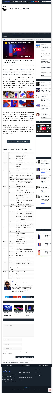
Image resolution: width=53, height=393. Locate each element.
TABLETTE (18, 8)
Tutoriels (32, 33)
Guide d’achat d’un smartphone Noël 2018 (45, 91)
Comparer (4, 36)
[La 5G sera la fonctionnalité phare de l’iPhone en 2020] (7, 308)
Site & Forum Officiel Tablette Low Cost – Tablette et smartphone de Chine (26, 390)
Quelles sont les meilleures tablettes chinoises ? (19, 1)
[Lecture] (37, 131)
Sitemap (20, 380)
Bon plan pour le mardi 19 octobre (46, 68)
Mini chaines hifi (38, 372)
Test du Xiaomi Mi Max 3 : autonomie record (29, 314)
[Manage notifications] (50, 390)
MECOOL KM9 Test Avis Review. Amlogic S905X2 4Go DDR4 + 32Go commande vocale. (45, 199)
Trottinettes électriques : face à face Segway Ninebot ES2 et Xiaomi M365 (45, 98)
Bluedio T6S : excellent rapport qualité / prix (46, 162)
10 (50, 194)
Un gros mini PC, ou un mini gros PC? (45, 84)
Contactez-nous (22, 375)
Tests (38, 33)
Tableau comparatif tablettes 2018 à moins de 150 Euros (45, 116)
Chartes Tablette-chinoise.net (24, 372)
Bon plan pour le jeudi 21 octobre (45, 55)
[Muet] (48, 131)
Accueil (4, 33)
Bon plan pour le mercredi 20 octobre (45, 62)
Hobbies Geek (25, 33)
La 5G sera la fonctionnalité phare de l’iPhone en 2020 (8, 314)
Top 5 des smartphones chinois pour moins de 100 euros (45, 107)
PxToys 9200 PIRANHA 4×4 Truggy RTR (45, 189)
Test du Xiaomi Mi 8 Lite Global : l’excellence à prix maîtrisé (45, 179)
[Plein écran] (49, 129)
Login (29, 3)
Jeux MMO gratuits (38, 375)
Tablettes (9, 33)
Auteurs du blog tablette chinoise (25, 377)
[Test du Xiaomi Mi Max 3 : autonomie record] (29, 308)
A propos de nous (22, 370)
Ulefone (32, 65)
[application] (43, 128)
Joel (5, 65)
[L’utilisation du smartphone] (18, 308)
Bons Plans (43, 33)
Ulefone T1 (23, 69)
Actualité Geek (38, 369)
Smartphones (17, 33)
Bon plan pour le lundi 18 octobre (45, 74)
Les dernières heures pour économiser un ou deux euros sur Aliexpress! (46, 48)
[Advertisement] (26, 23)
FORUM (49, 33)
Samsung (29, 116)
